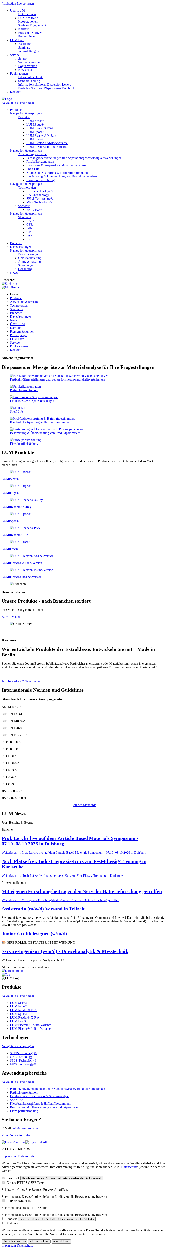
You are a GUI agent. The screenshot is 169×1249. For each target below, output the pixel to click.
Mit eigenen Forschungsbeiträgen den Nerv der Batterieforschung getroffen (82, 891)
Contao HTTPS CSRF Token (26, 1182)
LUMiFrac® (34, 139)
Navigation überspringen (18, 3)
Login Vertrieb (27, 66)
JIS (28, 239)
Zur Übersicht (11, 617)
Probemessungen (29, 254)
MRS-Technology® (39, 202)
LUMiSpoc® (35, 132)
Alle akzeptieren (39, 1241)
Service (15, 55)
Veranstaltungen (28, 51)
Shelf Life (32, 169)
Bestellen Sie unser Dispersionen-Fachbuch (46, 88)
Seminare (24, 47)
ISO (29, 235)
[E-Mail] (13, 970)
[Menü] (11, 287)
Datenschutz (26, 1156)
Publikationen (19, 73)
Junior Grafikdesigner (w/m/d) (34, 933)
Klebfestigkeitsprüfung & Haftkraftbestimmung (57, 172)
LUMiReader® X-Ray (41, 135)
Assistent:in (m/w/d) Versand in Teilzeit (43, 909)
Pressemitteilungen (30, 32)
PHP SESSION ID (19, 1200)
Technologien (27, 187)
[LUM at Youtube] (13, 1142)
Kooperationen (28, 21)
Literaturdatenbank (30, 77)
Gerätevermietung (29, 258)
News (14, 272)
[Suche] (9, 283)
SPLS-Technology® (39, 198)
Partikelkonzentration (40, 161)
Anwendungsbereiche (32, 154)
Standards (24, 217)
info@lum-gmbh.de (25, 1128)
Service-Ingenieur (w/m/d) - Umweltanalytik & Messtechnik (65, 951)
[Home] (7, 99)
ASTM (31, 221)
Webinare (24, 44)
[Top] (6, 974)
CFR (29, 224)
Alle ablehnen (61, 1241)
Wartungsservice (29, 62)
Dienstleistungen (21, 247)
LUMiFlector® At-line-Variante (47, 143)
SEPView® (34, 209)
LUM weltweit (28, 18)
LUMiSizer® (35, 121)
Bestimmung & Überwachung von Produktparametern (61, 176)
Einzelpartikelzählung (40, 180)
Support (23, 58)
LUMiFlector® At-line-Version (22, 563)
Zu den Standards (84, 805)
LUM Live (17, 40)
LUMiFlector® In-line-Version (22, 577)
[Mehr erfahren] (20, 472)
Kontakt (15, 92)
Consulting (25, 269)
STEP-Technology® (39, 191)
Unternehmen (27, 14)
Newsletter (25, 69)
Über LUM (17, 10)
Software (24, 206)
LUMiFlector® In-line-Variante (46, 146)
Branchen (16, 243)
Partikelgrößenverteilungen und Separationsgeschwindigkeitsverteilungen (74, 158)
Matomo (12, 1223)
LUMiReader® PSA (39, 128)
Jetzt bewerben (11, 681)
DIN (29, 228)
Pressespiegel (26, 36)
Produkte (16, 109)
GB (28, 232)
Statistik (12, 1219)
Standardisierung (29, 81)
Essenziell (13, 1178)
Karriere (23, 29)
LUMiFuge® (35, 124)
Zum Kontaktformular (16, 1135)
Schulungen (26, 265)
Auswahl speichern (14, 1241)
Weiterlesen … (74, 852)
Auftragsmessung (29, 261)
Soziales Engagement (32, 25)
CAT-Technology (37, 195)
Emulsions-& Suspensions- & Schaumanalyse (56, 165)
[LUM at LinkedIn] (36, 1142)
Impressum (9, 1156)
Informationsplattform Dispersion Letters (44, 84)
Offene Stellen (31, 681)
